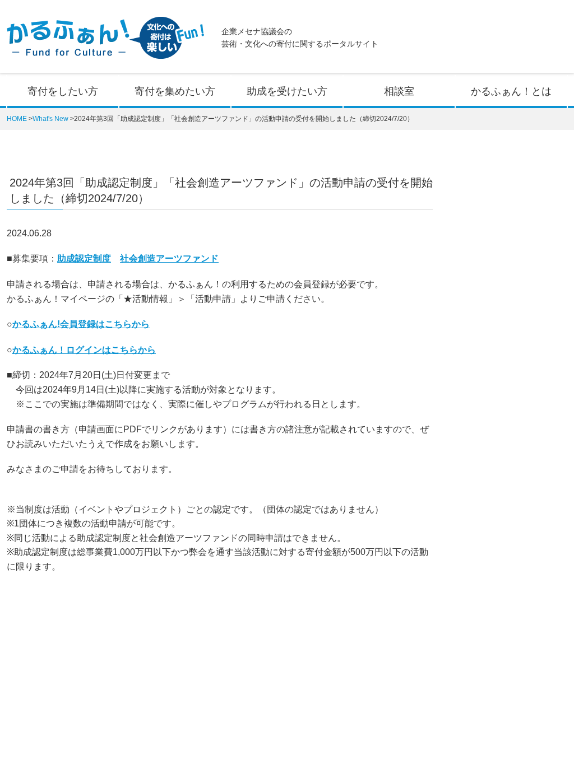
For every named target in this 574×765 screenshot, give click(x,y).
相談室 (399, 91)
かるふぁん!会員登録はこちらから (81, 324)
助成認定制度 (84, 258)
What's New (50, 119)
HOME (17, 119)
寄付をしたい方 (62, 91)
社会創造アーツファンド (169, 258)
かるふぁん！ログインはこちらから (84, 349)
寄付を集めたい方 (175, 91)
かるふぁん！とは (511, 91)
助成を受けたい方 (287, 91)
